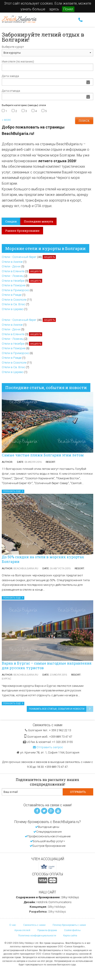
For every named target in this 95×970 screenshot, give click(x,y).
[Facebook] (37, 811)
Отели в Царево (12, 309)
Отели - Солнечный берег (19, 257)
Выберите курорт (13, 46)
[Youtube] (58, 811)
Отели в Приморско (15, 290)
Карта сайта (70, 935)
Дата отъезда (11, 90)
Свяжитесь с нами (34, 924)
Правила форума (47, 930)
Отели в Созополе (14, 299)
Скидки (11, 221)
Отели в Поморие (13, 285)
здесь (54, 9)
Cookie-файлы (72, 930)
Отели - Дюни (11, 266)
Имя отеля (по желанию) (18, 61)
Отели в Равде (11, 294)
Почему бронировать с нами (69, 924)
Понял (68, 9)
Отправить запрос (49, 747)
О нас (12, 924)
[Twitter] (44, 811)
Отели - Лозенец (12, 275)
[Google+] (51, 811)
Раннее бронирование (22, 231)
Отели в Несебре (13, 280)
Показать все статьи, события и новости (56, 708)
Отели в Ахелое (12, 261)
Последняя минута (38, 221)
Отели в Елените (13, 271)
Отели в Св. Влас (13, 304)
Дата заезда (10, 76)
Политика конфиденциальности (37, 935)
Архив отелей (22, 930)
